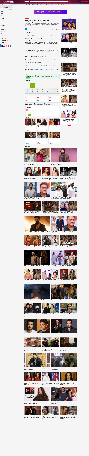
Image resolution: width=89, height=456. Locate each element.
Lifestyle (3, 20)
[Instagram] (6, 46)
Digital (3, 18)
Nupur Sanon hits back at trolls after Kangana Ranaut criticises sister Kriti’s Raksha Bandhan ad (68, 43)
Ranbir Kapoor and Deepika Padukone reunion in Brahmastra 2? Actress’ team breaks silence (30, 127)
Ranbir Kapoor (50, 37)
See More (2, 27)
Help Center (4, 42)
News (2, 13)
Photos (62, 4)
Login (83, 1)
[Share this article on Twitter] (29, 32)
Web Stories (4, 40)
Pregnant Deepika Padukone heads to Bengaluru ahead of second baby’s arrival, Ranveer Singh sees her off (42, 140)
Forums (2, 23)
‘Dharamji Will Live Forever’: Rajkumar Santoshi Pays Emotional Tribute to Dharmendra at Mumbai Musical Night (68, 120)
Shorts (3, 38)
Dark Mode (3, 9)
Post (29, 114)
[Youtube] (4, 46)
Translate (6, 7)
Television (3, 15)
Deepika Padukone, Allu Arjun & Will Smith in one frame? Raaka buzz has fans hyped (31, 139)
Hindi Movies (27, 18)
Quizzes (3, 36)
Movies (3, 16)
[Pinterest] (8, 46)
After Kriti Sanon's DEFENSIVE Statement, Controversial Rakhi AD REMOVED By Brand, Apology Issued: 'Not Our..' (69, 74)
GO (69, 1)
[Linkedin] (10, 46)
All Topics (3, 25)
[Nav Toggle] (1, 1)
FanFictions (47, 4)
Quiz (37, 4)
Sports (3, 21)
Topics (33, 4)
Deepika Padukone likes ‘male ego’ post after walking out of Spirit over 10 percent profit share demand (42, 127)
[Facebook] (1, 46)
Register (86, 1)
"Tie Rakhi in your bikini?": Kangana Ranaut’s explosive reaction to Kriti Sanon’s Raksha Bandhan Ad (69, 105)
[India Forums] (8, 1)
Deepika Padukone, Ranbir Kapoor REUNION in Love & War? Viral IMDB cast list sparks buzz (53, 140)
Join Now (28, 77)
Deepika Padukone (39, 35)
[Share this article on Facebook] (27, 32)
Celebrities (4, 29)
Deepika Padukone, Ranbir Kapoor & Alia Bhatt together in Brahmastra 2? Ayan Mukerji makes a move (54, 127)
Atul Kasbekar (35, 55)
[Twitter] (3, 46)
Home (3, 11)
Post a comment (55, 29)
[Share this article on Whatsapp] (31, 32)
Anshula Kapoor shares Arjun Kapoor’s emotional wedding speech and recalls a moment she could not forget (68, 58)
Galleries (3, 33)
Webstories (53, 4)
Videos (3, 31)
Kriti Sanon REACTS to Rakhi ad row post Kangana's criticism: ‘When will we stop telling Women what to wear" (68, 90)
